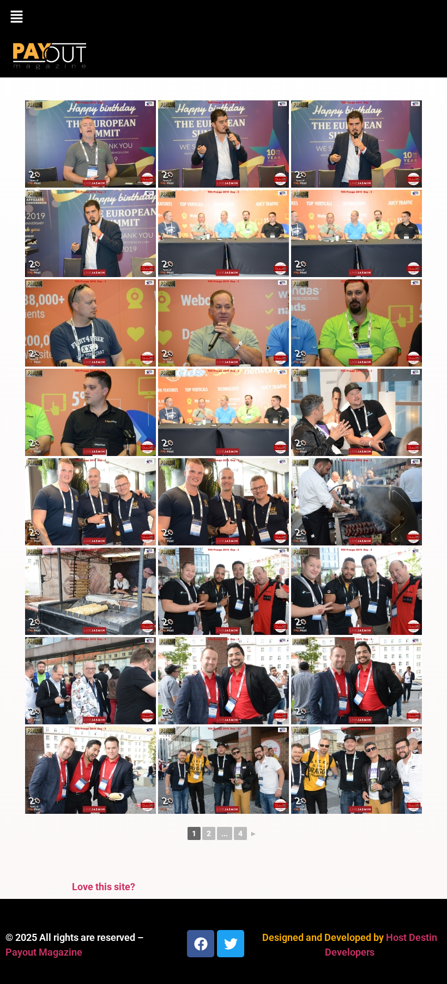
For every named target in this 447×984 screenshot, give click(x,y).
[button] (223, 17)
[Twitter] (230, 943)
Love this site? (103, 886)
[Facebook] (200, 943)
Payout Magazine (43, 952)
